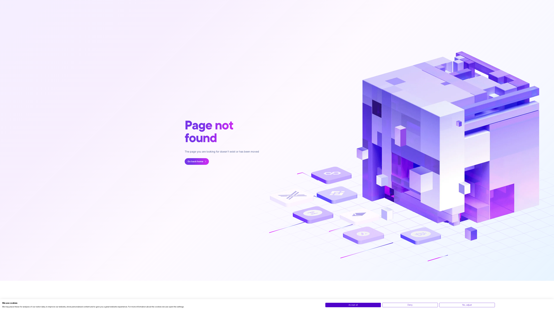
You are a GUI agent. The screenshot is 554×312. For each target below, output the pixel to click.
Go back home (195, 161)
